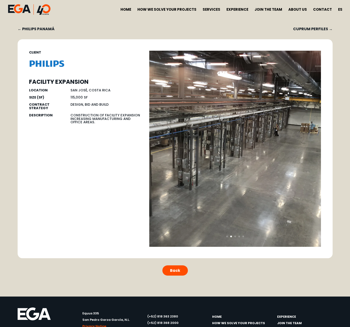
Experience (237, 10)
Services (211, 10)
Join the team (268, 10)
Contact (322, 10)
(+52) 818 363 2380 (162, 316)
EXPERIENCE (286, 316)
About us (297, 10)
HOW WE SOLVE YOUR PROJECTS (238, 323)
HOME (217, 316)
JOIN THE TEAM (289, 323)
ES (340, 10)
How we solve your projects (166, 10)
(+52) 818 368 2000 (163, 323)
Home (125, 10)
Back (175, 270)
